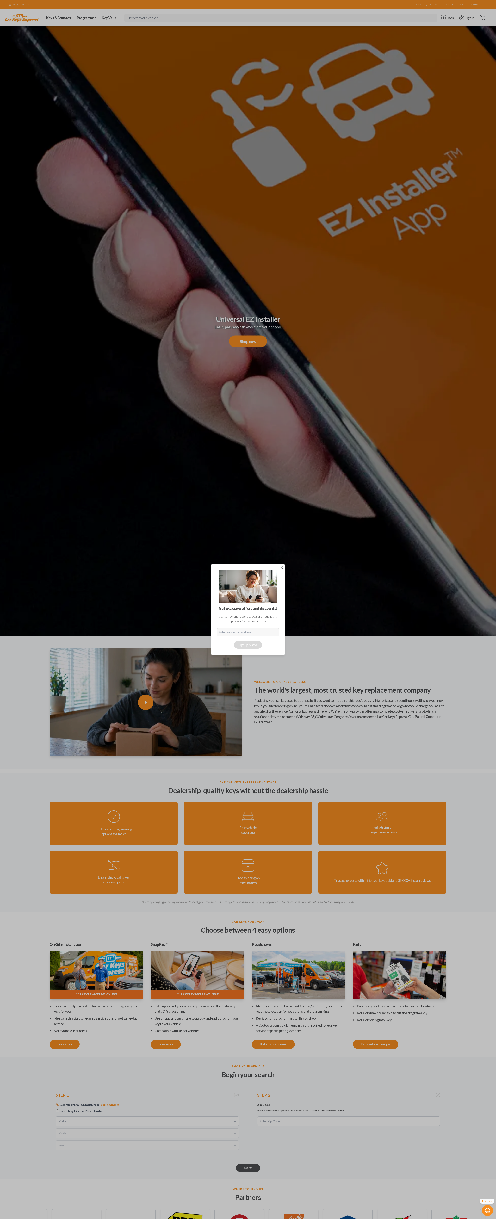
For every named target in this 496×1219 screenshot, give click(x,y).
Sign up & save (248, 645)
